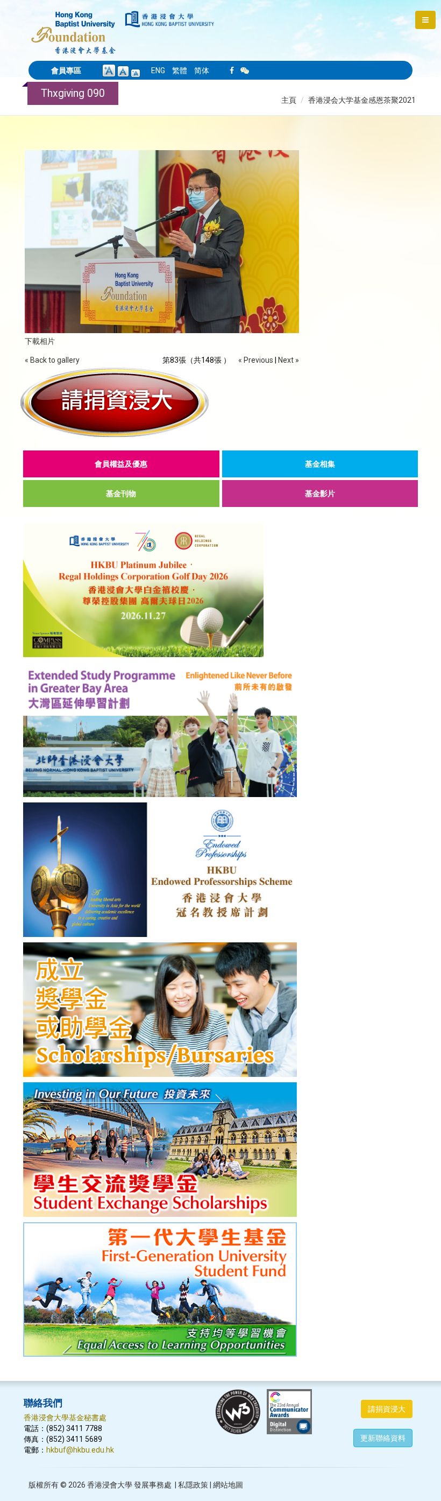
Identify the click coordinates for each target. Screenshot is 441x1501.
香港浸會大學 (109, 1485)
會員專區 (66, 70)
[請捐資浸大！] (220, 402)
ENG (158, 70)
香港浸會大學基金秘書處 (65, 1417)
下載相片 (40, 341)
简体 (201, 70)
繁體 (179, 70)
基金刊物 (121, 493)
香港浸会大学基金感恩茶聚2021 (362, 100)
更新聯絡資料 (383, 1438)
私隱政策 (193, 1485)
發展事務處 (153, 1485)
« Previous (255, 360)
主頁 (288, 100)
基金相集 (320, 464)
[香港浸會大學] (170, 19)
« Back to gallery (52, 360)
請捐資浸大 (387, 1409)
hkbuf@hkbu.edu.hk (80, 1450)
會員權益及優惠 (121, 464)
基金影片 (320, 493)
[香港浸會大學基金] (73, 27)
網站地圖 (228, 1485)
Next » (288, 360)
